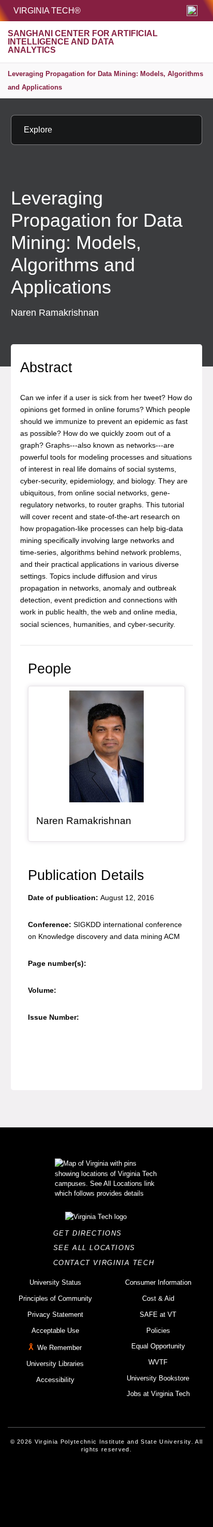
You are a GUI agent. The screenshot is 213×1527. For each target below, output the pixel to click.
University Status (55, 1282)
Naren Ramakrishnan (83, 820)
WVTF (158, 1362)
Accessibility (55, 1380)
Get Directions (90, 1233)
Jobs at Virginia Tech (158, 1394)
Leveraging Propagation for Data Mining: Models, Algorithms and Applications (105, 80)
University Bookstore (158, 1378)
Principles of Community (55, 1298)
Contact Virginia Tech (106, 1263)
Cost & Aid (158, 1298)
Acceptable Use (55, 1330)
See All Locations (97, 1248)
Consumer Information (158, 1282)
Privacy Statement (55, 1314)
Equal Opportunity (158, 1346)
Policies (158, 1330)
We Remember (59, 1348)
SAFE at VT (158, 1314)
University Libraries (55, 1364)
